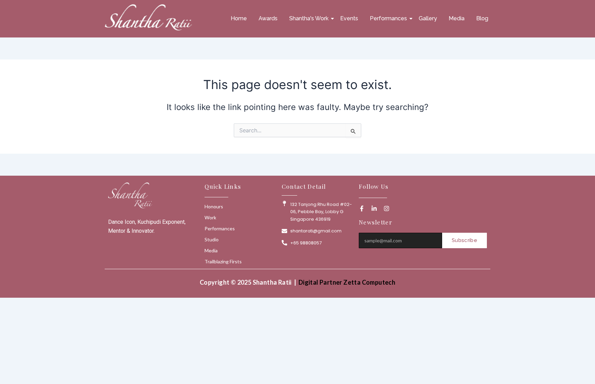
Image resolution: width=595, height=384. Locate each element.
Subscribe (464, 240)
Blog (482, 18)
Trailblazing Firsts (223, 261)
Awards (268, 18)
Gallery (428, 18)
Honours (214, 206)
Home (239, 18)
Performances (388, 18)
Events (349, 18)
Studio (212, 239)
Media (456, 18)
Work (210, 217)
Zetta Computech (369, 282)
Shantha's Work (308, 18)
